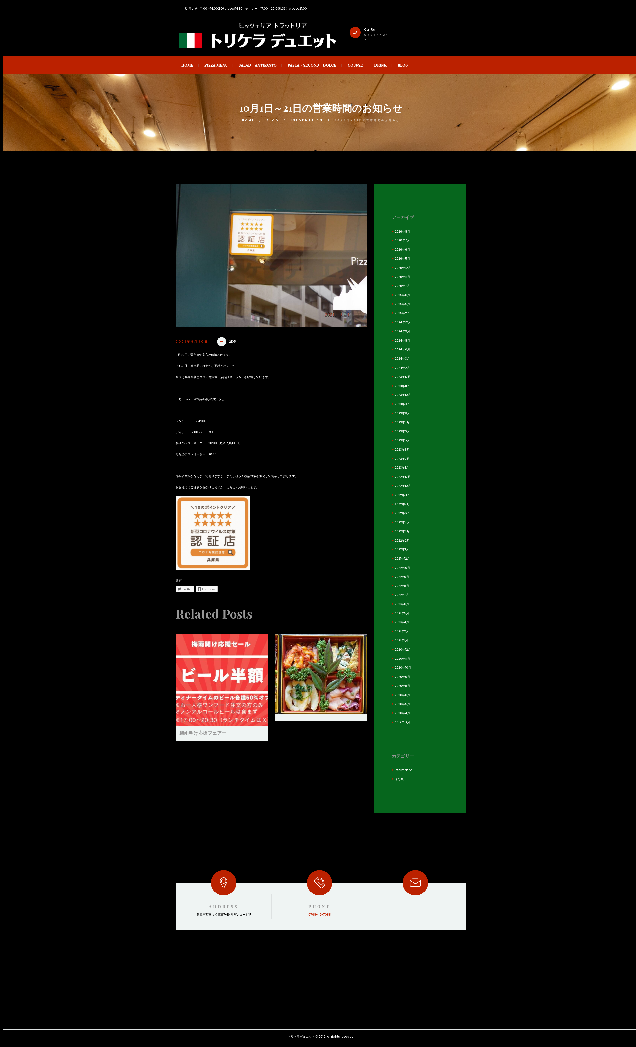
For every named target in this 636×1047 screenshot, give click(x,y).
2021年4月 (402, 622)
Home (248, 120)
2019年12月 (402, 722)
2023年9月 (402, 404)
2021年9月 (402, 577)
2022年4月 (402, 522)
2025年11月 (402, 277)
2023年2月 (402, 459)
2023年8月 (402, 413)
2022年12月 (403, 477)
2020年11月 (402, 659)
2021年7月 (402, 595)
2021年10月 (402, 568)
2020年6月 (402, 695)
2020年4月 (402, 713)
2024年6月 (402, 349)
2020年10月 (403, 667)
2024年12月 (403, 322)
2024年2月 (402, 368)
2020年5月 (402, 704)
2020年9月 (402, 677)
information (307, 120)
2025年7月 (402, 286)
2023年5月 (402, 440)
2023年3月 (402, 449)
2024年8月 (402, 340)
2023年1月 (402, 467)
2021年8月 (402, 586)
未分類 (399, 779)
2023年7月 (402, 422)
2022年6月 (402, 513)
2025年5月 (402, 304)
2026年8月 (402, 231)
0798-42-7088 (319, 914)
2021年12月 (402, 558)
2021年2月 (402, 631)
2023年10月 (403, 395)
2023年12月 (403, 377)
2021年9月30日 (192, 341)
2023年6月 (402, 431)
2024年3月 (402, 358)
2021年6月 (402, 604)
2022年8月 (402, 495)
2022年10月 (403, 486)
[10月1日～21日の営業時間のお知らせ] (271, 255)
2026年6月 (402, 249)
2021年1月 (401, 640)
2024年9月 (402, 331)
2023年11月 (402, 386)
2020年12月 (403, 649)
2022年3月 (402, 531)
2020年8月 (402, 686)
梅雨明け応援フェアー (203, 733)
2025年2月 (402, 313)
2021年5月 (402, 613)
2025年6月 (402, 295)
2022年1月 (402, 549)
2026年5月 (402, 258)
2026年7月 (402, 240)
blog (273, 120)
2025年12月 (403, 268)
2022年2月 (402, 540)
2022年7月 (402, 504)
